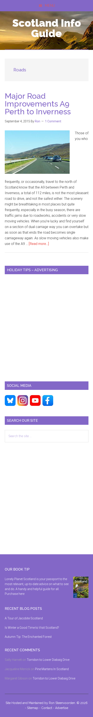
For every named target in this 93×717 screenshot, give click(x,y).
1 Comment (53, 121)
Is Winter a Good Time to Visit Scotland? (32, 627)
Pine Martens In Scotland (52, 669)
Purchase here (14, 594)
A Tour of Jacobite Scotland (24, 618)
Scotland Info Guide (46, 28)
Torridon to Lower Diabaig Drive (48, 659)
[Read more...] (39, 244)
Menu (50, 5)
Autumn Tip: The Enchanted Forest (28, 636)
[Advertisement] (46, 326)
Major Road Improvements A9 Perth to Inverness (38, 103)
